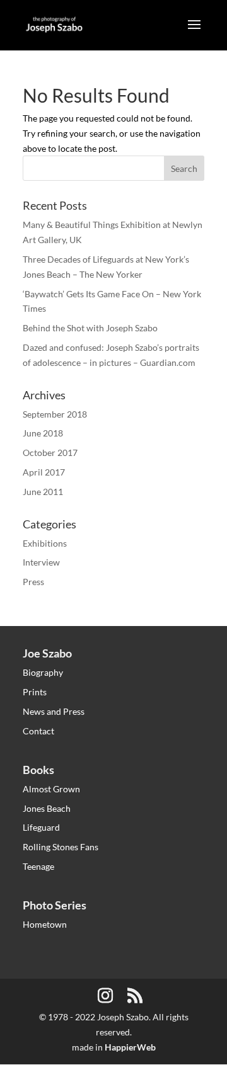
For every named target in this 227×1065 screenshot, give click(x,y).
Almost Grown (51, 788)
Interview (41, 562)
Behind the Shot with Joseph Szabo (90, 327)
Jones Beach (47, 808)
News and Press (53, 711)
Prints (35, 691)
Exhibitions (45, 543)
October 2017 (50, 452)
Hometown (45, 924)
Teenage (38, 866)
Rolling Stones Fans (60, 846)
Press (33, 581)
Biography (43, 672)
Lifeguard (41, 827)
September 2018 (55, 414)
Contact (38, 731)
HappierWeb (130, 1047)
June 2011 (43, 491)
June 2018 (43, 433)
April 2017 (44, 472)
